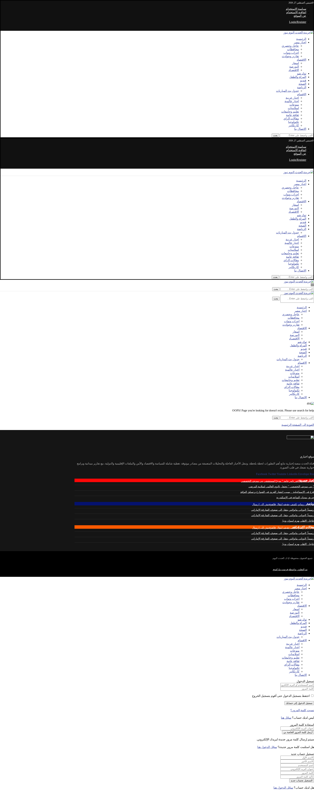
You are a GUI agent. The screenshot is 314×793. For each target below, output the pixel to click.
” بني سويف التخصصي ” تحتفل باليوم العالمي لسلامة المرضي (281, 486)
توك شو (301, 73)
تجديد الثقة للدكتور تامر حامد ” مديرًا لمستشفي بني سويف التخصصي (277, 481)
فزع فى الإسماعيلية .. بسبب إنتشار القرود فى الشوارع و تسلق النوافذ (277, 492)
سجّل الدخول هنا (267, 747)
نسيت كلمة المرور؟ (302, 710)
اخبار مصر (300, 42)
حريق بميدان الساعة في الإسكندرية (295, 497)
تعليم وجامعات (290, 111)
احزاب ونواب (291, 52)
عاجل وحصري (290, 45)
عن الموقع (300, 15)
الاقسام (301, 94)
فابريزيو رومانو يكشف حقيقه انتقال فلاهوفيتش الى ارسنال (283, 504)
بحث (275, 135)
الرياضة (301, 87)
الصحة (302, 83)
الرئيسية (301, 38)
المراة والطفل (297, 76)
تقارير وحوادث (290, 56)
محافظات (293, 49)
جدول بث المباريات (287, 90)
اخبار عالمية (292, 101)
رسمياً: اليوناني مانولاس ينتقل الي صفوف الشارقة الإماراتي (282, 510)
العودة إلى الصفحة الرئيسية (297, 424)
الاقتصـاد (294, 70)
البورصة (294, 66)
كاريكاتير (294, 125)
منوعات (294, 104)
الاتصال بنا (300, 128)
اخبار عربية (292, 97)
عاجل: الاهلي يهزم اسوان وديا (298, 520)
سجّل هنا (286, 717)
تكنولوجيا (293, 121)
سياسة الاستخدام (296, 8)
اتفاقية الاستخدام (296, 12)
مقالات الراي (291, 118)
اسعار (295, 63)
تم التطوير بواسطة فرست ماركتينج (289, 569)
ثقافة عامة (292, 115)
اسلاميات (293, 108)
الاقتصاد (301, 59)
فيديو (303, 80)
